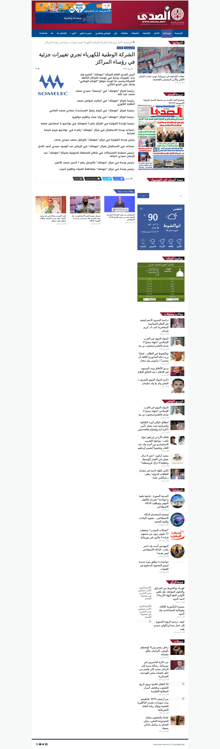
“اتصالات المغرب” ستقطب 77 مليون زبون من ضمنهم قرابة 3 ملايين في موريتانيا (154, 533)
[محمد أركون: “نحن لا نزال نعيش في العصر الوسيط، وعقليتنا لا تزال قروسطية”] (177, 458)
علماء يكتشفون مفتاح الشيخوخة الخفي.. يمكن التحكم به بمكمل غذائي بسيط (156, 723)
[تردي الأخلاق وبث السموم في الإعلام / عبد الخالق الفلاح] (177, 371)
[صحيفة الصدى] (160, 16)
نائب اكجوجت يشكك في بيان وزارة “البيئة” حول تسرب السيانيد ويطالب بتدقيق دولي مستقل (53, 218)
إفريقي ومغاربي (102, 33)
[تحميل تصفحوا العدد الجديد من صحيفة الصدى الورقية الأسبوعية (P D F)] (160, 170)
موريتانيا (167, 33)
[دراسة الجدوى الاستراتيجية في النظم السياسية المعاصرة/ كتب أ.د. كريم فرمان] (177, 323)
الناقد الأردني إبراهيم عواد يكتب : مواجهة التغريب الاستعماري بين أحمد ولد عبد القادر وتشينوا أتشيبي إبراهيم (153, 442)
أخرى (74, 33)
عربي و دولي (86, 33)
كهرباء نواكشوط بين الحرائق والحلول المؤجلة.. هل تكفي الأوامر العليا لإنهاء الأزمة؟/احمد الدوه (169, 593)
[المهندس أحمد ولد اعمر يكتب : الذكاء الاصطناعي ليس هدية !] (177, 551)
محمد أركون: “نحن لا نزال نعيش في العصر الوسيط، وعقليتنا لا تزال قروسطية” (155, 459)
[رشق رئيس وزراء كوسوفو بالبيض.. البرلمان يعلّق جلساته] (177, 650)
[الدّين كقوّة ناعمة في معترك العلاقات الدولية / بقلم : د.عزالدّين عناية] (177, 474)
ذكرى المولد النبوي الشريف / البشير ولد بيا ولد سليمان (153, 381)
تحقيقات (135, 33)
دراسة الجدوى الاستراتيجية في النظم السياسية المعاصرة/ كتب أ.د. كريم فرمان (154, 325)
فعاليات (124, 33)
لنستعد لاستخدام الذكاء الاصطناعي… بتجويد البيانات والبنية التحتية (154, 518)
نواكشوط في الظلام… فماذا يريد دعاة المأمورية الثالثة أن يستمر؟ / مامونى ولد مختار (153, 357)
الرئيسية (179, 33)
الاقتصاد (146, 33)
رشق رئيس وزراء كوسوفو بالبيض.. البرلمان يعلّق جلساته (155, 650)
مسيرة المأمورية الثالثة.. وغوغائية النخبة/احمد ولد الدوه (171, 610)
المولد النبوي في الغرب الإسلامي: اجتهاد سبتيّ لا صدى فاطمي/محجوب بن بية (154, 342)
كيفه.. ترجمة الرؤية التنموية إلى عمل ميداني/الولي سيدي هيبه (169, 625)
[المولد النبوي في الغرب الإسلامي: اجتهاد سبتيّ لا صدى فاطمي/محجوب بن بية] (177, 341)
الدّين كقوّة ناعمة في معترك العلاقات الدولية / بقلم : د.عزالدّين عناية (154, 474)
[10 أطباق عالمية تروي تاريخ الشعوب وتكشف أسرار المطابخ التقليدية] (177, 687)
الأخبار (157, 33)
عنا (52, 33)
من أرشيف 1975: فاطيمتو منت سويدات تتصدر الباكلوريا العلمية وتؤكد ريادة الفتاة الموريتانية (153, 704)
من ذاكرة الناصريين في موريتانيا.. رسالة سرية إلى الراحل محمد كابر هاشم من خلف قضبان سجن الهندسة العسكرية (154, 669)
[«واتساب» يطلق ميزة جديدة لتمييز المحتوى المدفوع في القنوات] (177, 567)
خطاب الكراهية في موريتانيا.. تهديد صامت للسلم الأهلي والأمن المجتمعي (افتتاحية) (161, 78)
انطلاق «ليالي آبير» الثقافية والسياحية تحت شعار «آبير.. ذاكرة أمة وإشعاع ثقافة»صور (153, 426)
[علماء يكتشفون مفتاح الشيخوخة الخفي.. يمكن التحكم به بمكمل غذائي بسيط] (177, 720)
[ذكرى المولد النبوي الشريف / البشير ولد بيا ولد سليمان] (177, 385)
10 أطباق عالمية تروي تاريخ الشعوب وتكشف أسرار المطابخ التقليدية (154, 687)
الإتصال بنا (62, 33)
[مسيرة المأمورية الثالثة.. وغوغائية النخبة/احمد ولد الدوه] (144, 611)
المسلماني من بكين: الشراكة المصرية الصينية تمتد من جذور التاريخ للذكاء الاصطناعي (121, 217)
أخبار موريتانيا (115, 42)
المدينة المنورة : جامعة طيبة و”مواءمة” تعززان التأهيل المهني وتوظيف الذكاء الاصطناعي (154, 501)
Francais (43, 33)
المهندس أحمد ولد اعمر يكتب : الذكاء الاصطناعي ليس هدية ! (156, 549)
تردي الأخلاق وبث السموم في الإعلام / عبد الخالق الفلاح (153, 370)
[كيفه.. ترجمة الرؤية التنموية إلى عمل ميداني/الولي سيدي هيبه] (144, 624)
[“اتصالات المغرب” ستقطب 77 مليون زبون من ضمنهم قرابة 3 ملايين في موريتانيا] (177, 535)
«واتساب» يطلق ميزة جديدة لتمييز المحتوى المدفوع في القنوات (154, 565)
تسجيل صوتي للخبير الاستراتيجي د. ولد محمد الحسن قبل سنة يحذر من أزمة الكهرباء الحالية (86, 218)
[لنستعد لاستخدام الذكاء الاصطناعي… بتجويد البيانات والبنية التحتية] (177, 520)
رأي (115, 33)
